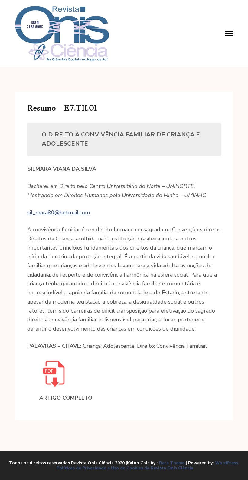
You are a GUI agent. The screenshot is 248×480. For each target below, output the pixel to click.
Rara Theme (171, 463)
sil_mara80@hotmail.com (58, 212)
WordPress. (227, 463)
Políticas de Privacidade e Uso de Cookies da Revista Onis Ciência (125, 468)
